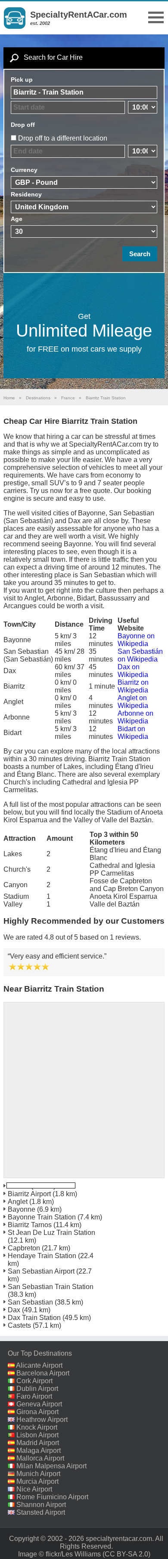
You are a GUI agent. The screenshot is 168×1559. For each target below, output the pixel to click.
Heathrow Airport (42, 1419)
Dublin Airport (37, 1388)
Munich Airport (38, 1473)
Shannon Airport (41, 1504)
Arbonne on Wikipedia (135, 717)
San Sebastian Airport (41, 1271)
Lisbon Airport (37, 1435)
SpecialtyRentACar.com (78, 14)
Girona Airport (37, 1411)
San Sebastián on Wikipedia (140, 655)
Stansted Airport (40, 1512)
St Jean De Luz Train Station (51, 1232)
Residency (26, 194)
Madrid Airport (37, 1442)
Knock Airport (36, 1427)
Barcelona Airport (42, 1373)
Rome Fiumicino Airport (52, 1497)
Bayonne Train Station (42, 1217)
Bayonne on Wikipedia (136, 639)
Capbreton (24, 1248)
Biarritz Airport (29, 1194)
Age (16, 218)
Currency (24, 169)
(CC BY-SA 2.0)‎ (126, 1554)
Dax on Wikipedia (133, 670)
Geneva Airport (39, 1404)
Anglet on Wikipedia (133, 701)
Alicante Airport (39, 1365)
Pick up (22, 79)
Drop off (23, 124)
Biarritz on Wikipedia (133, 686)
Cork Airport (34, 1380)
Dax (14, 1310)
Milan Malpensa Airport (51, 1466)
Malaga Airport (38, 1450)
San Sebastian (30, 1302)
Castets (19, 1325)
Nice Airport (34, 1489)
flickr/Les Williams (73, 1554)
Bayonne (21, 1209)
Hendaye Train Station (42, 1255)
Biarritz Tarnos (30, 1224)
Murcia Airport (37, 1481)
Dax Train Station (34, 1317)
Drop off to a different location (62, 138)
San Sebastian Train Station (50, 1286)
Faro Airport (34, 1396)
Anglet (18, 1201)
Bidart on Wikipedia (133, 732)
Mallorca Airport (40, 1458)
